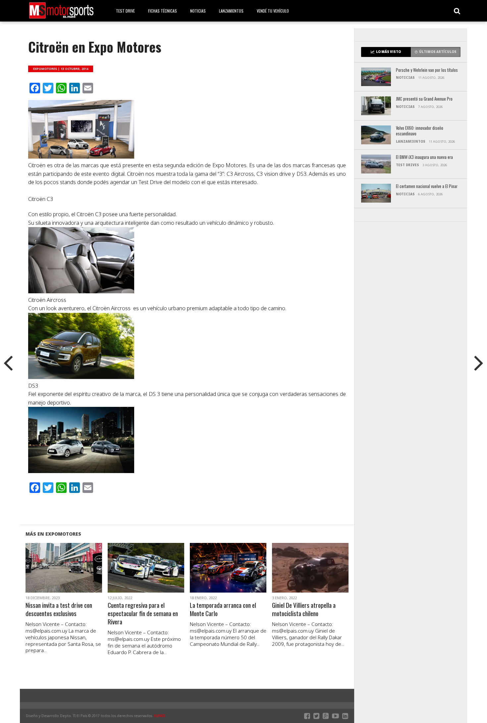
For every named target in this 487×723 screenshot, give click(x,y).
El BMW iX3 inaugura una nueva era (424, 157)
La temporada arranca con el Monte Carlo (223, 609)
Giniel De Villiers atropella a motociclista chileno (304, 609)
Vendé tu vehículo (273, 11)
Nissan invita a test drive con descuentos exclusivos (59, 609)
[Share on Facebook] (50, 576)
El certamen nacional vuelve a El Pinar (427, 186)
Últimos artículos (438, 52)
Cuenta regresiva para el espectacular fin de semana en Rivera (143, 613)
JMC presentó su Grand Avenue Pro (424, 99)
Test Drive (125, 11)
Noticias (198, 11)
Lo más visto (388, 52)
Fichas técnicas (162, 11)
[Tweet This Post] (64, 576)
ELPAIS (159, 715)
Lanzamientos (231, 11)
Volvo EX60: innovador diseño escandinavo (419, 130)
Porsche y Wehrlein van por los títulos (427, 70)
